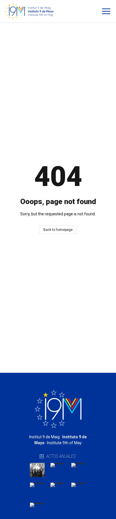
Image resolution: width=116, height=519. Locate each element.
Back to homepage (58, 230)
